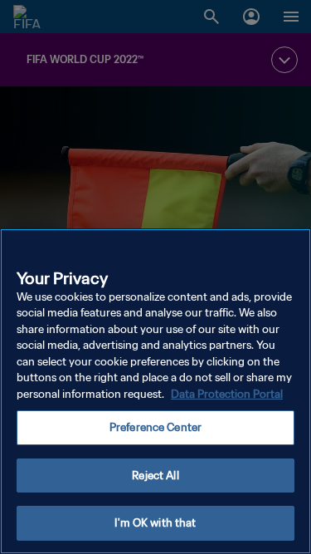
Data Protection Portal (227, 394)
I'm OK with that (155, 523)
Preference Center (155, 427)
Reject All (155, 475)
